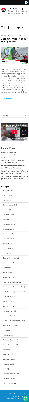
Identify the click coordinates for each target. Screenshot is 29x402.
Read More (8, 98)
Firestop (6, 243)
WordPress (18, 398)
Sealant (5, 369)
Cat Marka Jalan (8, 205)
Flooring (6, 253)
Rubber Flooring (8, 359)
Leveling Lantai (8, 296)
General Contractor (9, 258)
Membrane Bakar (9, 301)
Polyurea (6, 349)
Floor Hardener (8, 248)
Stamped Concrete (9, 374)
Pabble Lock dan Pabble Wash (13, 321)
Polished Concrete (9, 345)
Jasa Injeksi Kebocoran (11, 282)
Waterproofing (8, 383)
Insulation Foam (8, 277)
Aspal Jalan (6, 190)
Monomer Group (16, 8)
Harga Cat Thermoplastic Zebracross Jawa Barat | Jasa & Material (12, 155)
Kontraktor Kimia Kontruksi (12, 287)
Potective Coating (9, 354)
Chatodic (6, 210)
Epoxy (5, 219)
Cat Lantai (6, 200)
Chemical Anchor (9, 214)
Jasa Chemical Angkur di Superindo (14, 40)
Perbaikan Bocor (8, 335)
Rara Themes (22, 396)
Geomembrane (8, 263)
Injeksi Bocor (7, 272)
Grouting (6, 267)
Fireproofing (7, 239)
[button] (25, 398)
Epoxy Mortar (7, 229)
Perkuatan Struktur (9, 340)
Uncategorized (8, 378)
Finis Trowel (7, 234)
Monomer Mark (8, 311)
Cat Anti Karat (8, 195)
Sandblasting (7, 364)
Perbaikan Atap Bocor (10, 325)
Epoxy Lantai (7, 224)
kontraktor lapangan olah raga (13, 292)
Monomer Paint (8, 316)
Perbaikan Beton (8, 330)
